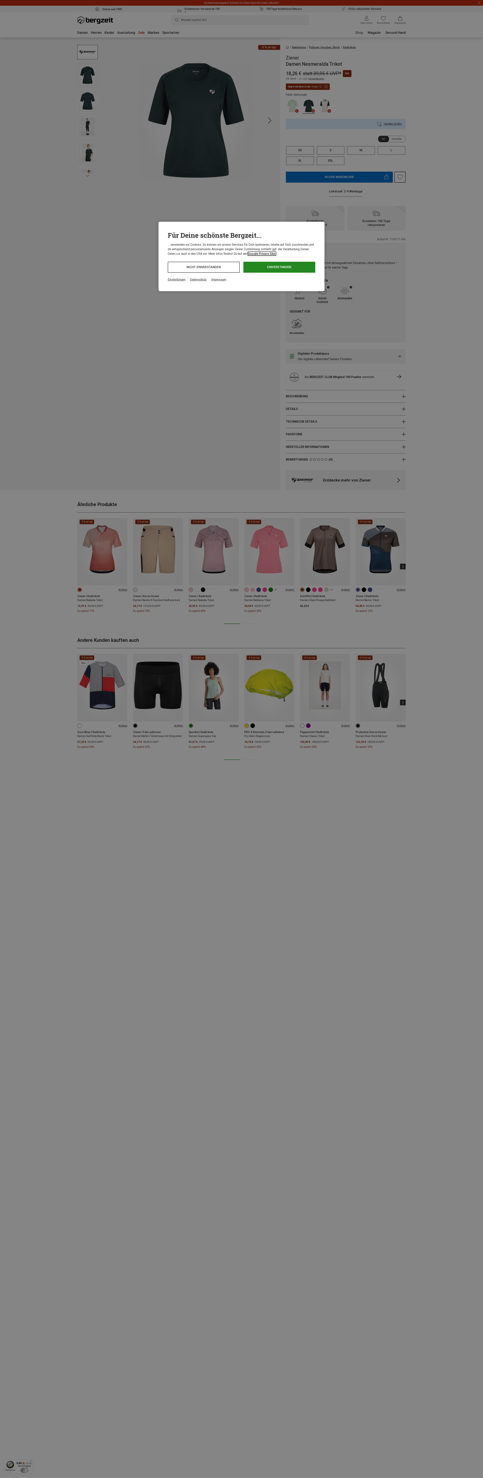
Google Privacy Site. (262, 253)
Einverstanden (279, 267)
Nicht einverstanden (204, 267)
